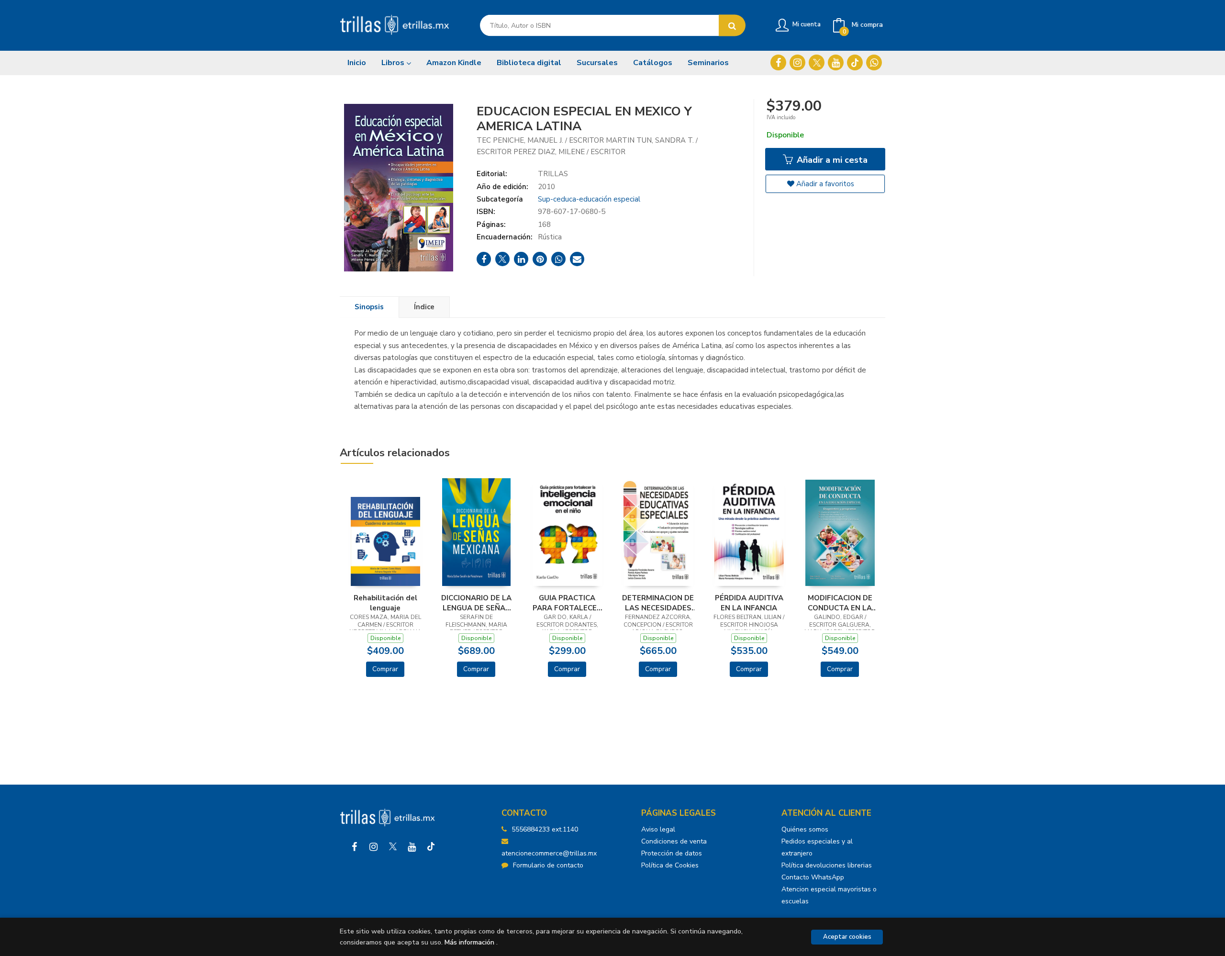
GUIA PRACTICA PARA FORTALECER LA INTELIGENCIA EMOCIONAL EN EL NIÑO (567, 602)
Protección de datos (671, 853)
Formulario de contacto (548, 865)
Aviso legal (658, 829)
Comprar (385, 669)
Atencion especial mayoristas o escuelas (829, 895)
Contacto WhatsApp (812, 877)
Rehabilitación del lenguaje (385, 602)
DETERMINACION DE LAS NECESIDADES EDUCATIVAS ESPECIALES (658, 602)
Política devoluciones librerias (826, 865)
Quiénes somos (804, 829)
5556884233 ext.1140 (545, 829)
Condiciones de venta (674, 841)
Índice (424, 307)
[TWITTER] (816, 62)
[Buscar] (732, 25)
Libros (393, 62)
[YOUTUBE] (836, 62)
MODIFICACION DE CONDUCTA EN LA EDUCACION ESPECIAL (840, 602)
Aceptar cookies (847, 937)
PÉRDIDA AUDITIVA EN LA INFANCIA (749, 602)
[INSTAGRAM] (797, 62)
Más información (469, 942)
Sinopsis (369, 307)
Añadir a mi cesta (831, 160)
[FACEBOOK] (778, 62)
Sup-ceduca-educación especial (589, 199)
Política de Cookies (670, 865)
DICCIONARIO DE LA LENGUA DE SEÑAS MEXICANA (476, 602)
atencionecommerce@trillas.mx (549, 853)
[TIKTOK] (855, 62)
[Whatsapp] (874, 62)
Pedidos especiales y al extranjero (817, 847)
